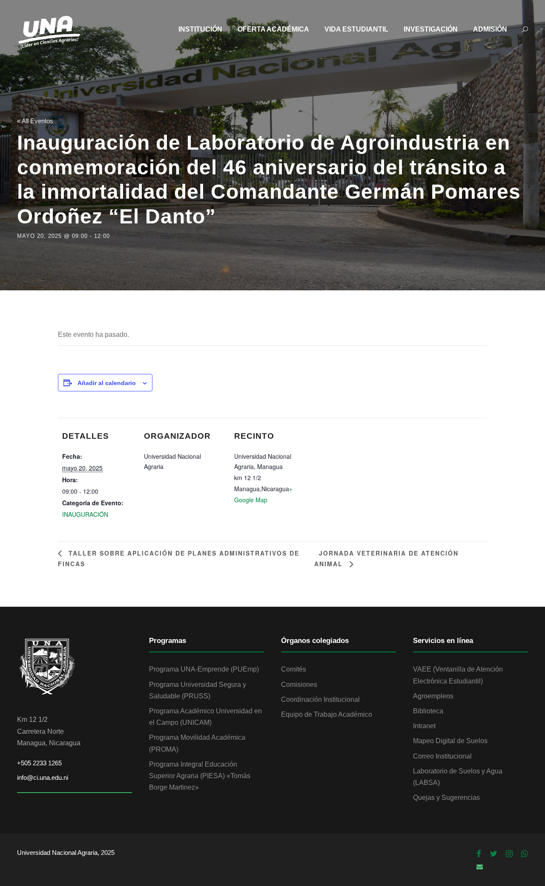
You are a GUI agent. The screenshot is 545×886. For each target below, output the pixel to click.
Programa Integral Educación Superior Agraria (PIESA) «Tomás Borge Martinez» (199, 776)
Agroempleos (433, 696)
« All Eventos (35, 121)
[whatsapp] (524, 854)
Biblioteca (428, 711)
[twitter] (493, 854)
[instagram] (509, 854)
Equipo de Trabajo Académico (326, 714)
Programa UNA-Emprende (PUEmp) (204, 669)
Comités (293, 669)
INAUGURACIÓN (85, 514)
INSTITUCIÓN (200, 29)
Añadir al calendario (106, 382)
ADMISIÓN (490, 29)
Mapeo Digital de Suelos (450, 740)
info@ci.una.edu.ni (42, 777)
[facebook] (478, 854)
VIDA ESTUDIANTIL (356, 29)
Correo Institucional (442, 756)
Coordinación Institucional (320, 699)
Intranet (424, 726)
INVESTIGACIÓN (431, 29)
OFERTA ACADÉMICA (273, 29)
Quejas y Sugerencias (446, 797)
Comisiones (299, 684)
